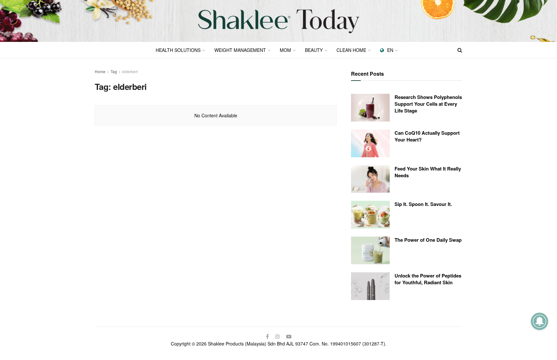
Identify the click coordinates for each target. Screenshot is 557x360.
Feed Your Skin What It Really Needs (428, 172)
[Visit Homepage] (278, 21)
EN (390, 50)
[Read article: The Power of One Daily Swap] (370, 250)
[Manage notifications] (539, 321)
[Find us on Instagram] (277, 336)
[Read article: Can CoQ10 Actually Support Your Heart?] (370, 143)
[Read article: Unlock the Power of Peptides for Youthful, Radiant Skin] (370, 286)
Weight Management (240, 50)
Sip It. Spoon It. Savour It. (423, 204)
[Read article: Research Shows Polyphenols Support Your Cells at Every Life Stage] (370, 108)
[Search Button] (459, 50)
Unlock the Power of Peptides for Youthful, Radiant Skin (428, 279)
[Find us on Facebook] (267, 336)
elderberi (130, 71)
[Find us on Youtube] (288, 336)
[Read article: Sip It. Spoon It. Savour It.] (370, 215)
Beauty (314, 50)
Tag (114, 71)
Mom (285, 50)
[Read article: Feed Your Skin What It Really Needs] (370, 179)
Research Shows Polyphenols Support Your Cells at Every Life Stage (428, 103)
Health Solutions (178, 50)
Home (100, 71)
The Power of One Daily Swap (428, 239)
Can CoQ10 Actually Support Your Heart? (427, 136)
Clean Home (351, 50)
